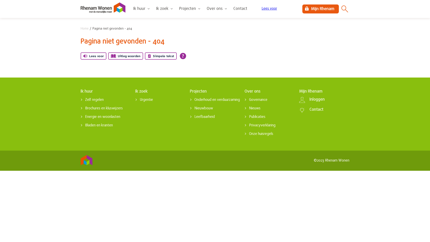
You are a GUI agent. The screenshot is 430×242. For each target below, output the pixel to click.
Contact (240, 9)
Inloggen (317, 100)
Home (85, 28)
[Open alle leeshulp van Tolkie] (183, 56)
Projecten (187, 9)
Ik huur (139, 9)
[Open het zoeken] (344, 8)
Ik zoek (162, 9)
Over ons (215, 9)
